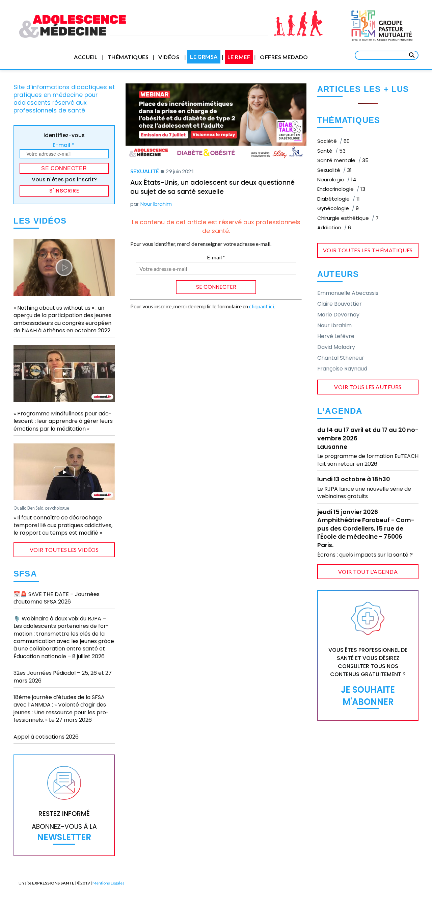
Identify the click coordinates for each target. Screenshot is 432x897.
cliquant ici (261, 306)
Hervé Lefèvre (335, 336)
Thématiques (128, 57)
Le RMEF (238, 57)
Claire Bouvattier (339, 304)
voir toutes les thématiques (368, 250)
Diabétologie (338, 198)
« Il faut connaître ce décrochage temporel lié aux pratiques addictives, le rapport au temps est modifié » (63, 525)
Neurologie (336, 179)
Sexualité (144, 171)
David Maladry (336, 347)
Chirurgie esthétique (348, 218)
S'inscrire (64, 191)
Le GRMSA (204, 56)
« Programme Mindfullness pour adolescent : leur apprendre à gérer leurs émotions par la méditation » (63, 421)
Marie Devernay (338, 314)
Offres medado (284, 57)
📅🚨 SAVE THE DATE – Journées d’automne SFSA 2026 (57, 598)
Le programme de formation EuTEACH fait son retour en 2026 (367, 459)
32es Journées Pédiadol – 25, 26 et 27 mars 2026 (63, 676)
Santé (331, 150)
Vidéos (168, 57)
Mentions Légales (108, 883)
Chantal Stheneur (340, 358)
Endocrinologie (341, 189)
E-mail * (63, 145)
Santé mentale (343, 160)
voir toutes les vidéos (64, 549)
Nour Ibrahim (156, 204)
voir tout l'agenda (368, 571)
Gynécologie (338, 208)
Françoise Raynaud (342, 369)
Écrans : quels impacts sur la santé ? (365, 555)
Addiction (334, 227)
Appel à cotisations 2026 (46, 737)
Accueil (86, 57)
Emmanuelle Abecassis (347, 293)
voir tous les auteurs (367, 387)
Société (333, 141)
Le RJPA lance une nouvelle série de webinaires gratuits (364, 492)
